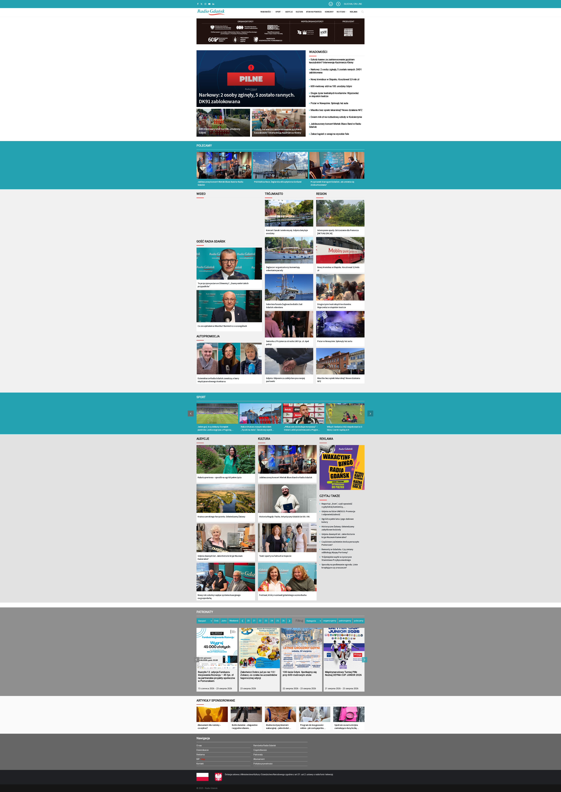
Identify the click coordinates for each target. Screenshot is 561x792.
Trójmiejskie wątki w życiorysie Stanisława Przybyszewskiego (337, 558)
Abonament (259, 759)
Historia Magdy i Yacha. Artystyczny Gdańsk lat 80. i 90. (284, 516)
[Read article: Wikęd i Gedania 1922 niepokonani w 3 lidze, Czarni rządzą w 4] (346, 415)
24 (272, 620)
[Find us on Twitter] (201, 4)
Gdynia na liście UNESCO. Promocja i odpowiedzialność (338, 513)
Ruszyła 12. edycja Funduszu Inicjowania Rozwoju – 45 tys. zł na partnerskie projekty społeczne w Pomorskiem (216, 676)
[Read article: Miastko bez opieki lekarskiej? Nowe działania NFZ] (340, 361)
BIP (198, 759)
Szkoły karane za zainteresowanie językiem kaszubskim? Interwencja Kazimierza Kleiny (277, 131)
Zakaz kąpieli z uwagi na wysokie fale (330, 134)
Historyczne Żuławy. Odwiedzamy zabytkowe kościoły (338, 528)
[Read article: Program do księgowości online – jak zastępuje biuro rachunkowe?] (314, 715)
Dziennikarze (202, 750)
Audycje (289, 12)
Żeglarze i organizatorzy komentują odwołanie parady (283, 269)
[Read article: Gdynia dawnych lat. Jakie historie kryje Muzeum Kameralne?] (225, 539)
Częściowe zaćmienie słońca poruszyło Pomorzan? (340, 543)
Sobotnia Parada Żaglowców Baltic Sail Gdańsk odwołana (284, 306)
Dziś (216, 620)
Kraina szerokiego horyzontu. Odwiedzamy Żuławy (221, 516)
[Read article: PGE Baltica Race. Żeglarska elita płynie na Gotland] (280, 167)
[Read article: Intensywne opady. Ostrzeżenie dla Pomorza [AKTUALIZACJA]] (340, 213)
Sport (278, 12)
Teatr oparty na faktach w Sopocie (275, 556)
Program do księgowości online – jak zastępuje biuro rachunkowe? (313, 727)
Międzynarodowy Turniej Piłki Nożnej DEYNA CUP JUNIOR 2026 (343, 673)
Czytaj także (330, 496)
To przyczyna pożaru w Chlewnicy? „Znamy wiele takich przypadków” (223, 285)
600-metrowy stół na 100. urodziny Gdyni (219, 130)
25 (277, 620)
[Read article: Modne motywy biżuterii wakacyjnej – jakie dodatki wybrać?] (280, 715)
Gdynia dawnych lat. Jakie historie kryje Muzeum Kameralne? (220, 557)
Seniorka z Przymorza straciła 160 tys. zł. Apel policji (287, 343)
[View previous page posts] (191, 413)
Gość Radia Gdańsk (210, 241)
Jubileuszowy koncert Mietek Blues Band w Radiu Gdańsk (335, 125)
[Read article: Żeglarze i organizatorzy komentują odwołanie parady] (289, 250)
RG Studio (341, 12)
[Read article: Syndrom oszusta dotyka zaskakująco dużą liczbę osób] (349, 715)
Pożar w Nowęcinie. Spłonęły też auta (329, 103)
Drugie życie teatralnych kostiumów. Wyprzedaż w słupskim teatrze (334, 95)
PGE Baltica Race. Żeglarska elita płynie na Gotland (277, 181)
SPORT (201, 397)
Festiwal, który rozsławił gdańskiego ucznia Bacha (282, 595)
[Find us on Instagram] (205, 4)
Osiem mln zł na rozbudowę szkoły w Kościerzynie (336, 117)
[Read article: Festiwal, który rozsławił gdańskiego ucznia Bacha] (287, 579)
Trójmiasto (274, 194)
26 (283, 620)
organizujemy (329, 620)
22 (260, 620)
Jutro (223, 620)
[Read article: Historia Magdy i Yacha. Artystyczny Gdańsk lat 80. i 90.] (287, 500)
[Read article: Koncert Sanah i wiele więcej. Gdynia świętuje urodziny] (289, 213)
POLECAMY (204, 145)
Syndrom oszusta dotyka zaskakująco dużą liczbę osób (346, 727)
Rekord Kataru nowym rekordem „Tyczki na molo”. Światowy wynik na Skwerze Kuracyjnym (256, 428)
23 (266, 620)
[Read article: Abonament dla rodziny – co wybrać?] (212, 715)
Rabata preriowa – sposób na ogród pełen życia (219, 477)
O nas (199, 745)
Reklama (353, 12)
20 (248, 620)
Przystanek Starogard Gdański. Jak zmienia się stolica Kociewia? (332, 183)
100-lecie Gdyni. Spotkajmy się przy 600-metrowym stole (300, 673)
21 (254, 620)
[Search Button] (362, 11)
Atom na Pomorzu (314, 12)
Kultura (299, 12)
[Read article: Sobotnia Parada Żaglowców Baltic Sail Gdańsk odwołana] (289, 287)
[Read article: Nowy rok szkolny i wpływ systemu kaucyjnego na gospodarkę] (225, 579)
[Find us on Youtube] (209, 4)
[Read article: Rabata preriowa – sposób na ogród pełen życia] (225, 461)
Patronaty (258, 754)
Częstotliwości (260, 750)
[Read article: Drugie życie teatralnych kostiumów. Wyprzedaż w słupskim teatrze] (340, 287)
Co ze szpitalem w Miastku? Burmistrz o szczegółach (222, 326)
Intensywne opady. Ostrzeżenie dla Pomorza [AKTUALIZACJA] (338, 232)
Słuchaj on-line (353, 4)
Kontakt (200, 763)
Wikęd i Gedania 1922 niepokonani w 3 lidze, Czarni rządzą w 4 (344, 428)
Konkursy (329, 12)
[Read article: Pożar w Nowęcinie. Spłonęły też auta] (340, 324)
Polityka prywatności (262, 763)
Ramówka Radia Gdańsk (264, 745)
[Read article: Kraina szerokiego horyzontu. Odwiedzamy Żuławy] (225, 500)
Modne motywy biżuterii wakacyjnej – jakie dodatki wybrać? (278, 727)
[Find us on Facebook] (197, 4)
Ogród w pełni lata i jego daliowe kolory (338, 520)
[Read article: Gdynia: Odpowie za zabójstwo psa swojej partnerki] (289, 361)
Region (321, 194)
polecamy (358, 620)
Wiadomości (265, 12)
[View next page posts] (370, 413)
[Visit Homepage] (211, 11)
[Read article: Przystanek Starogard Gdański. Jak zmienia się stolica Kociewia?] (336, 167)
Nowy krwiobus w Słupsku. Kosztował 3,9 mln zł (335, 79)
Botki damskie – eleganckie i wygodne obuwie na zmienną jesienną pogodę (244, 727)
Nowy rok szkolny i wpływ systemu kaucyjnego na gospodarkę (219, 597)
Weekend (233, 620)
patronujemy (345, 620)
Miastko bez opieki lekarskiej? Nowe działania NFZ (336, 110)
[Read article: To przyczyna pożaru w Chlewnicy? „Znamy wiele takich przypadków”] (229, 266)
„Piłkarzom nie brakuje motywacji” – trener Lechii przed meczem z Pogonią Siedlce (302, 428)
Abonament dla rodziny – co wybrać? (209, 726)
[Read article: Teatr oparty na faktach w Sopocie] (287, 539)
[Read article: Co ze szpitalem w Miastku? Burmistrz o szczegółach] (229, 308)
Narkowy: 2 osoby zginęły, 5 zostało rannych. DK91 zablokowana (247, 98)
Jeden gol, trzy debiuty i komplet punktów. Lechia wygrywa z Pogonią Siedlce (214, 428)
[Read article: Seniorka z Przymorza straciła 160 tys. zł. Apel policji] (289, 324)
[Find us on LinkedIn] (213, 4)
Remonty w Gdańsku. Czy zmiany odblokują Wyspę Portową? (337, 551)
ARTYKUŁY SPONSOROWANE (215, 700)
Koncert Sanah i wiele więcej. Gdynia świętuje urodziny (287, 232)
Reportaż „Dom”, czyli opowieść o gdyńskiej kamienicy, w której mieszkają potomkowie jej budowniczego (339, 505)
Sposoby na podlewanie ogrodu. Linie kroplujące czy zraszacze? (340, 566)
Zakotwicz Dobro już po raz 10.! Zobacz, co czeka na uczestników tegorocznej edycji (258, 675)
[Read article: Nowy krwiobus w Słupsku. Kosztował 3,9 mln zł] (340, 250)
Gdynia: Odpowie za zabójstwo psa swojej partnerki (285, 380)
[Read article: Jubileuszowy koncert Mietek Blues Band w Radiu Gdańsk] (223, 167)
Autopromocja (208, 336)
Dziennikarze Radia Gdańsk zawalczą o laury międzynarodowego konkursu (218, 380)
